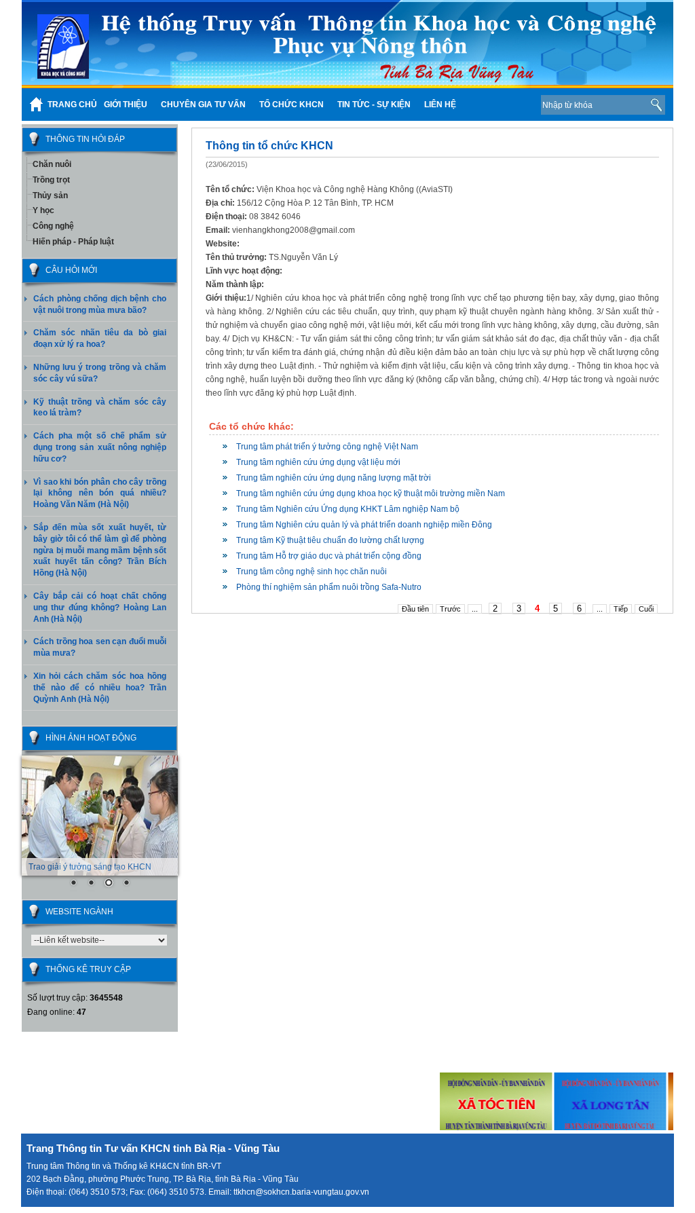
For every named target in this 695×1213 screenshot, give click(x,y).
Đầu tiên (415, 609)
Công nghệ (53, 226)
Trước (450, 609)
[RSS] (509, 104)
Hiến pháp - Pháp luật (73, 241)
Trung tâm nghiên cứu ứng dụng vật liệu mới (318, 462)
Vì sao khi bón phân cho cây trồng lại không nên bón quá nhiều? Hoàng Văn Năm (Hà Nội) (99, 493)
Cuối (646, 609)
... (475, 609)
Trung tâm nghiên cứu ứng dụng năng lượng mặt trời (333, 478)
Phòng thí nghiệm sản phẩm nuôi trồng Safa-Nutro (328, 587)
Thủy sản (50, 195)
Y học (43, 210)
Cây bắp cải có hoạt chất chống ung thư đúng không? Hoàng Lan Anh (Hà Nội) (99, 607)
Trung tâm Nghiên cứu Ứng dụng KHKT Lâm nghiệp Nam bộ (347, 509)
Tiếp (621, 609)
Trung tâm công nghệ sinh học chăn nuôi (311, 571)
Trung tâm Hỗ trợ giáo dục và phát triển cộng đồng (328, 556)
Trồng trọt (51, 180)
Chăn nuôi (52, 164)
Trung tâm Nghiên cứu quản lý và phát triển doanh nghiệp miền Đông (364, 524)
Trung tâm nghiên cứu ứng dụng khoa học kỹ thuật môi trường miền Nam (370, 493)
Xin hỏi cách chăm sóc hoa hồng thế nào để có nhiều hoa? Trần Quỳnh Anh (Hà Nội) (99, 687)
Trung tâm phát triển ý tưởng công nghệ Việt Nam (327, 446)
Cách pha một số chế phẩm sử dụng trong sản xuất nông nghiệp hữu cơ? (99, 447)
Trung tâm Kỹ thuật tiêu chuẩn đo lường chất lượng (330, 540)
